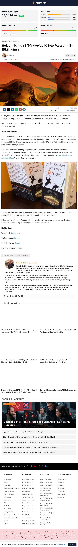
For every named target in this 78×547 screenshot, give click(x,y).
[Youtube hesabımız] (24, 543)
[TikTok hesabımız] (30, 543)
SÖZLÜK (5, 31)
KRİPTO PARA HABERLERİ (11, 15)
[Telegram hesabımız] (48, 543)
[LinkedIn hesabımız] (42, 543)
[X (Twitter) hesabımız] (12, 543)
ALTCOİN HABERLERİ (9, 23)
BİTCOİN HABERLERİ (9, 19)
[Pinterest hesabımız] (36, 543)
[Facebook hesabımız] (6, 543)
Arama (58, 9)
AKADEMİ (6, 27)
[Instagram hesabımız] (18, 543)
